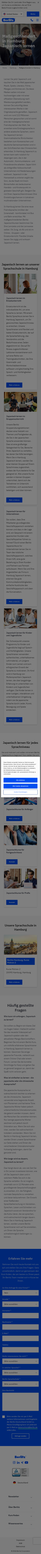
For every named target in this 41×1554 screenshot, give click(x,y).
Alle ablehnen (20, 780)
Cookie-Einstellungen (20, 792)
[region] (20, 777)
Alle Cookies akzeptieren (20, 786)
